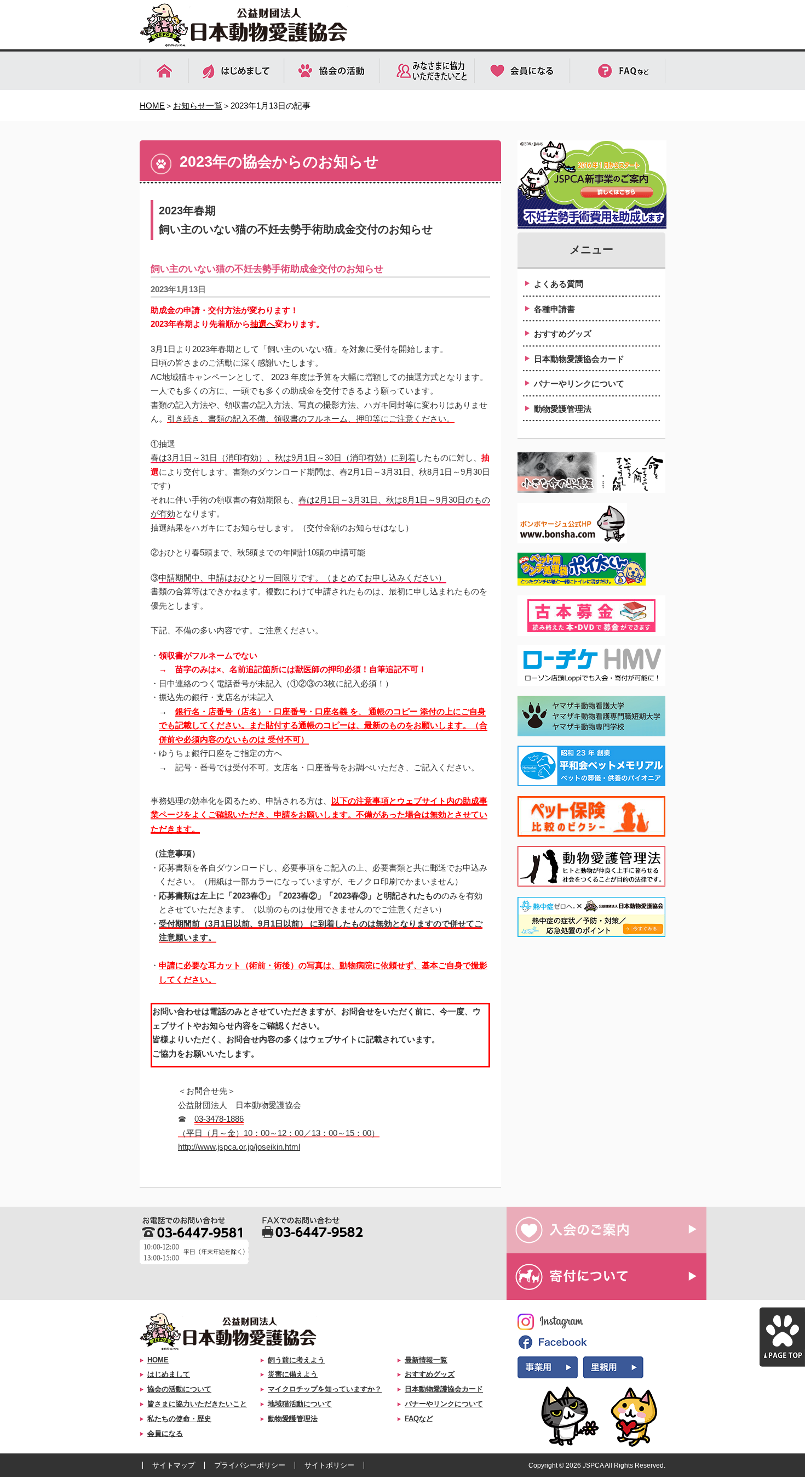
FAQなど (419, 1418)
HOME (152, 105)
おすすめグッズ (562, 333)
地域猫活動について (300, 1404)
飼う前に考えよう (296, 1360)
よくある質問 (558, 283)
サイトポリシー (329, 1465)
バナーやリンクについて (579, 383)
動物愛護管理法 (562, 408)
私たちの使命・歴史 (179, 1418)
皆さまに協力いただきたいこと (197, 1404)
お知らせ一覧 (197, 105)
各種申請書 (554, 309)
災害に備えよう (293, 1374)
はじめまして (168, 1374)
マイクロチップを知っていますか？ (325, 1389)
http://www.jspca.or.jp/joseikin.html (239, 1146)
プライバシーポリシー (249, 1465)
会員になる (165, 1433)
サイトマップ (173, 1465)
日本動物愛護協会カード (579, 358)
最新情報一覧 (426, 1360)
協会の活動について (179, 1389)
